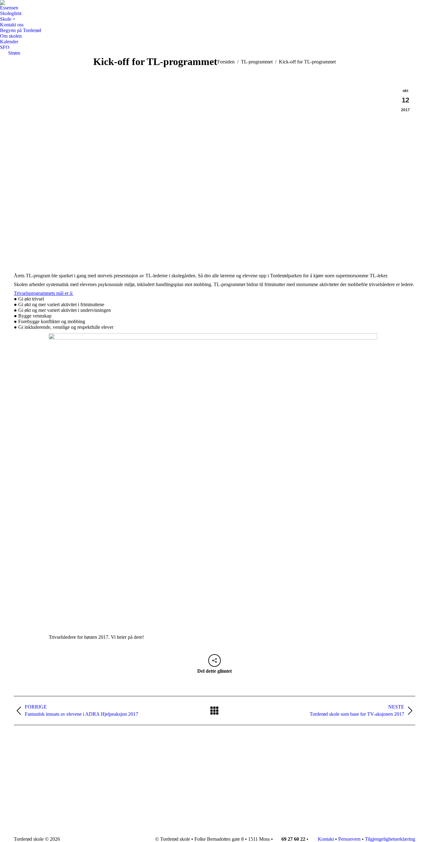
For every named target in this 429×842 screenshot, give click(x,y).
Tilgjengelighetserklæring (390, 839)
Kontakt (325, 839)
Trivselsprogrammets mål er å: (43, 293)
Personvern (349, 839)
